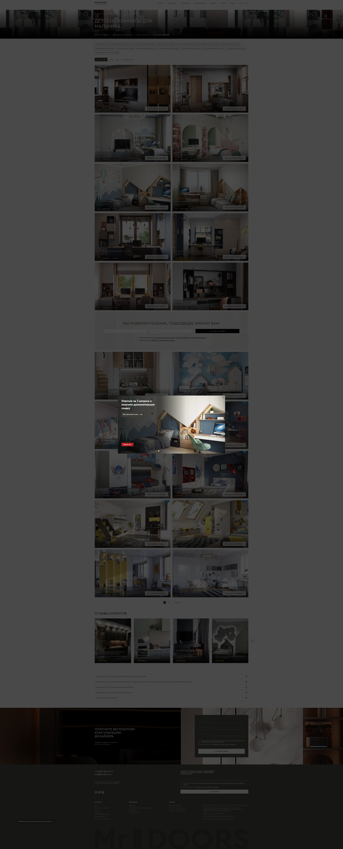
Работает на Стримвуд (153, 451)
